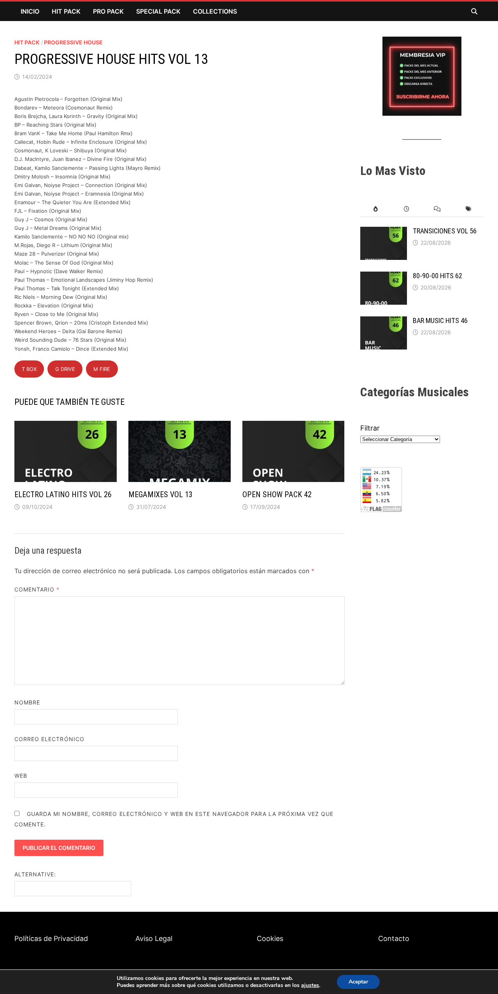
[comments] (437, 209)
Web (20, 775)
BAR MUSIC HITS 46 (440, 320)
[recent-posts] (406, 209)
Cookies (270, 938)
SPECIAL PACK (158, 11)
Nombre (27, 702)
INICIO (30, 11)
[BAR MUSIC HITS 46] (383, 322)
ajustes (310, 985)
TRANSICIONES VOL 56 (445, 231)
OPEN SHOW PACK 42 (277, 494)
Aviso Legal (153, 938)
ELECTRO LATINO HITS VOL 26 (63, 494)
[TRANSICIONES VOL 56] (383, 232)
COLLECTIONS (215, 11)
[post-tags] (468, 209)
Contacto (393, 938)
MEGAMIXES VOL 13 (160, 494)
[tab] (375, 209)
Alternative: (35, 874)
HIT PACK (66, 11)
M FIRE (101, 369)
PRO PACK (108, 11)
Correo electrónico (49, 739)
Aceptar (358, 981)
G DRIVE (65, 369)
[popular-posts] (375, 209)
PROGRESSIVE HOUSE (73, 42)
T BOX (29, 369)
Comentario (37, 589)
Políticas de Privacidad (51, 938)
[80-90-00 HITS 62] (383, 277)
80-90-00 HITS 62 (437, 276)
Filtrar (370, 428)
